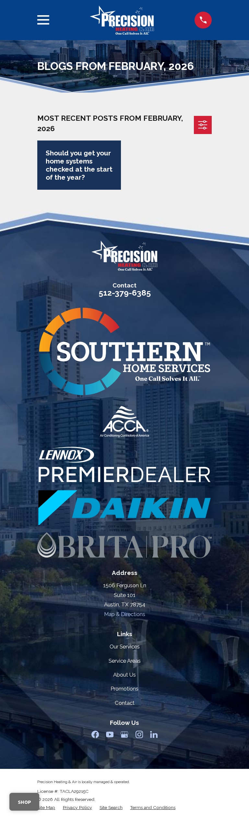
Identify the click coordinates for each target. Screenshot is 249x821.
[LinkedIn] (154, 734)
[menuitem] (46, 808)
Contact (125, 703)
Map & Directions (124, 614)
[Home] (122, 20)
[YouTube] (109, 734)
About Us (124, 674)
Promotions (124, 688)
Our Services (125, 646)
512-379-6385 (125, 293)
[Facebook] (95, 734)
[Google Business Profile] (124, 734)
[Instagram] (139, 734)
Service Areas (125, 661)
